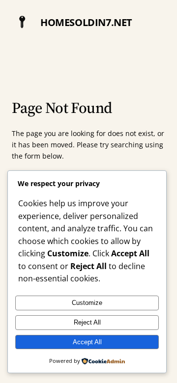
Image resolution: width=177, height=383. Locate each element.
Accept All (87, 342)
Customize (87, 302)
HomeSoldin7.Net (86, 22)
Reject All (87, 322)
